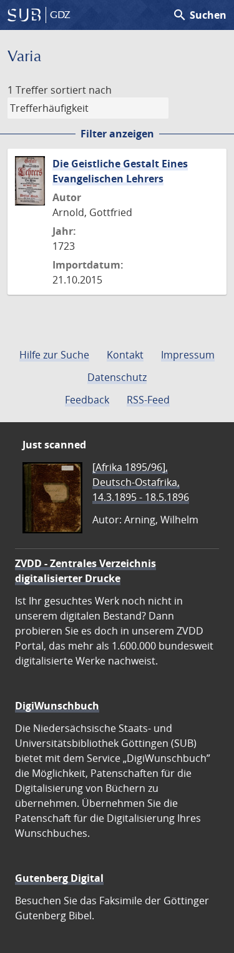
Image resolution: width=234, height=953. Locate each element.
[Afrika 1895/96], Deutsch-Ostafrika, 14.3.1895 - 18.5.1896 (140, 482)
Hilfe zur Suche (54, 355)
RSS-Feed (148, 400)
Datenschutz (117, 377)
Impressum (188, 355)
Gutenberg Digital (59, 878)
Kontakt (125, 355)
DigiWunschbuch (57, 706)
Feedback (87, 400)
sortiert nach (81, 90)
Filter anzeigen (117, 134)
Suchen (199, 14)
